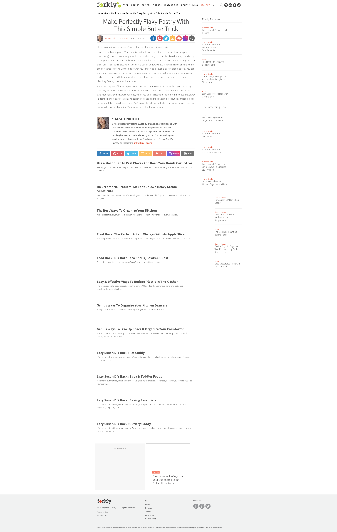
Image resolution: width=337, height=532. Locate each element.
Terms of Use (102, 512)
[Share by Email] (172, 39)
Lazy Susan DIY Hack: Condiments (212, 135)
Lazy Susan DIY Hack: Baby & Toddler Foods (129, 376)
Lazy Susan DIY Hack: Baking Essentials (126, 400)
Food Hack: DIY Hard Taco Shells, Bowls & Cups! (132, 258)
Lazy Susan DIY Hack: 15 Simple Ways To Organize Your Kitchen (214, 167)
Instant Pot (171, 5)
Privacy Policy (102, 515)
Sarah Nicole (110, 38)
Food (126, 5)
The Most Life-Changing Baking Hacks (213, 63)
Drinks (135, 5)
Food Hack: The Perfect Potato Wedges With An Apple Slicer (141, 234)
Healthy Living (189, 5)
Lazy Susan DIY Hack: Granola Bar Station (212, 151)
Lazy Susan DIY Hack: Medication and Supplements (212, 47)
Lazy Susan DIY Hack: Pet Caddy (121, 353)
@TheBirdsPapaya (142, 143)
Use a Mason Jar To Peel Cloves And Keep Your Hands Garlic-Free (144, 163)
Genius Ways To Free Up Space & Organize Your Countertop (141, 329)
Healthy (205, 5)
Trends (157, 5)
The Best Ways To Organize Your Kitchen (127, 210)
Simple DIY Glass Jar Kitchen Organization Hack (214, 183)
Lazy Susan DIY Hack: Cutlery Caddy (124, 424)
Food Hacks (111, 13)
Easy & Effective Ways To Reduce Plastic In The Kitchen (137, 282)
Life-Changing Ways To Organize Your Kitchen (212, 119)
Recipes (146, 5)
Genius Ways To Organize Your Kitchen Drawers (132, 305)
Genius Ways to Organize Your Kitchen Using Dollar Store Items (214, 79)
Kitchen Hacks (207, 27)
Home (100, 13)
